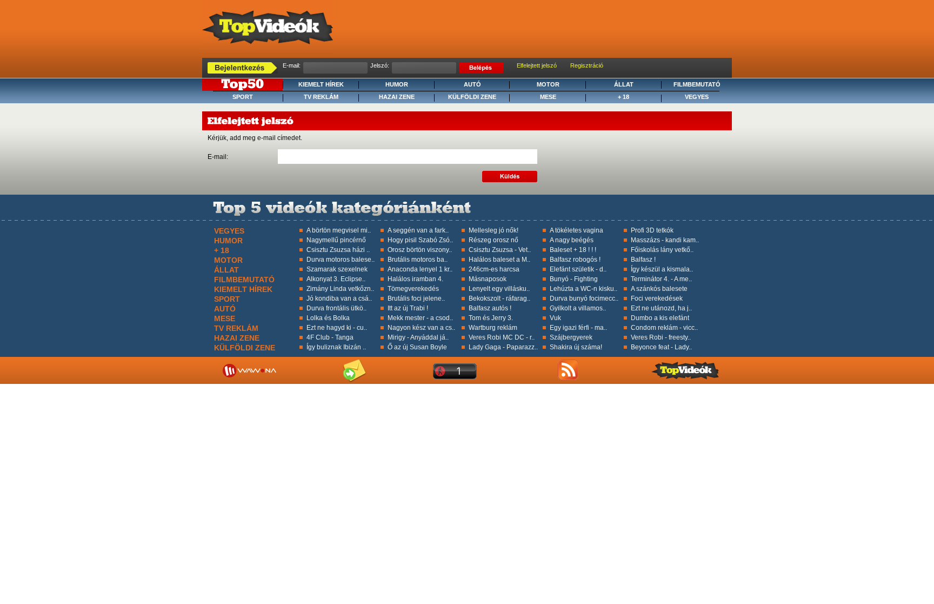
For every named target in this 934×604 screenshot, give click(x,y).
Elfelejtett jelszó (537, 65)
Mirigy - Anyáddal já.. (418, 337)
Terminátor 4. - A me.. (661, 279)
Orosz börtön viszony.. (420, 250)
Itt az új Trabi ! (408, 308)
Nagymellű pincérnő (336, 240)
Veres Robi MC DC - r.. (502, 337)
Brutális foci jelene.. (416, 298)
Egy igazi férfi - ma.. (578, 327)
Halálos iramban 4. (415, 279)
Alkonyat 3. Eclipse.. (335, 279)
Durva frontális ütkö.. (336, 308)
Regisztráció (586, 65)
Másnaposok (487, 279)
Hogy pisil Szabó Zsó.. (420, 240)
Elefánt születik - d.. (578, 269)
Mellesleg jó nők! (493, 230)
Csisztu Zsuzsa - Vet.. (500, 250)
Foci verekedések (657, 298)
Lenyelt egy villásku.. (499, 289)
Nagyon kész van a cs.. (421, 327)
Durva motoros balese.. (340, 259)
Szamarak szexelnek (337, 269)
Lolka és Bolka (328, 318)
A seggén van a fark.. (418, 230)
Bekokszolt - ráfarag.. (499, 298)
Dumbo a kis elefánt (660, 318)
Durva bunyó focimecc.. (584, 298)
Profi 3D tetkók (652, 230)
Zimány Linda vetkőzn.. (340, 289)
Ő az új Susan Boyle (417, 347)
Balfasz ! (643, 259)
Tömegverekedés (413, 289)
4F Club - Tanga (329, 337)
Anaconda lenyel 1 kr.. (420, 269)
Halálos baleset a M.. (499, 259)
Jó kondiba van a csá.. (339, 298)
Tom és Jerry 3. (491, 318)
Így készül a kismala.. (662, 269)
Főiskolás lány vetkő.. (662, 250)
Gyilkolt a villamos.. (578, 308)
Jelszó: (379, 65)
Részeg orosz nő (493, 240)
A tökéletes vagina (576, 230)
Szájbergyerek (571, 337)
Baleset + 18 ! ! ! (573, 250)
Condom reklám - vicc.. (664, 327)
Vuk (555, 318)
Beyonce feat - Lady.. (661, 347)
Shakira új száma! (576, 347)
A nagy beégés (571, 240)
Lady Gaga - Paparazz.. (503, 347)
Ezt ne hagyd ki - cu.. (336, 327)
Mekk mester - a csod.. (420, 318)
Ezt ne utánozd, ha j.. (661, 308)
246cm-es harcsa (494, 269)
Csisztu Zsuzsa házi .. (338, 250)
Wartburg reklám (493, 327)
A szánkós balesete (659, 289)
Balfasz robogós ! (575, 259)
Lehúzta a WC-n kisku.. (583, 289)
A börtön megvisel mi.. (338, 230)
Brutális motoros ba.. (418, 259)
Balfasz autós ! (490, 308)
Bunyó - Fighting (574, 279)
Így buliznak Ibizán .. (336, 347)
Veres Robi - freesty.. (661, 337)
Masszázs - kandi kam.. (665, 240)
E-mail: (292, 65)
